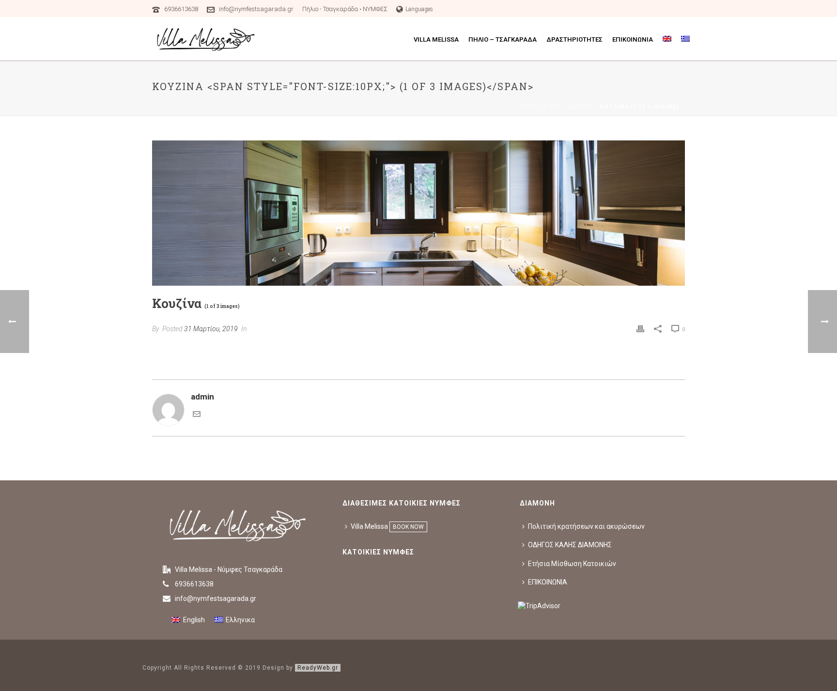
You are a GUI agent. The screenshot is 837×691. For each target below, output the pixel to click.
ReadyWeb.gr (317, 667)
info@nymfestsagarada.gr (256, 9)
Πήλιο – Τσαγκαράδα (502, 39)
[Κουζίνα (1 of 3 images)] (418, 213)
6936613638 (182, 9)
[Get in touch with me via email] (197, 415)
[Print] (640, 328)
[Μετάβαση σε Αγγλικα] (667, 40)
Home (529, 107)
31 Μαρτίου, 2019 (211, 329)
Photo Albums (569, 107)
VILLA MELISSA (436, 39)
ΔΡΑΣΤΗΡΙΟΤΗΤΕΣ (574, 39)
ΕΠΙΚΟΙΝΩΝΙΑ (632, 39)
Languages (419, 9)
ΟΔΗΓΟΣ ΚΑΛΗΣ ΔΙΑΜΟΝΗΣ (570, 545)
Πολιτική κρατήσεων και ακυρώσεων (586, 526)
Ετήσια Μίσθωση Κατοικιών (572, 564)
